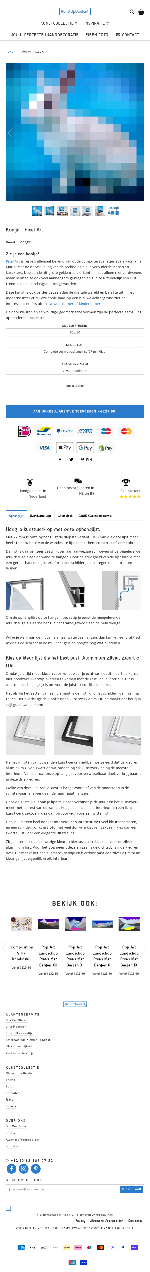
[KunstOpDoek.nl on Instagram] (23, 1169)
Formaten (13, 1093)
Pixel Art (13, 261)
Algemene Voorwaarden (106, 1220)
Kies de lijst (75, 345)
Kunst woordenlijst (20, 1033)
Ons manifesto (16, 1126)
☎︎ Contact (127, 34)
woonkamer (63, 303)
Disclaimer (135, 1220)
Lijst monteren (16, 1026)
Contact (11, 1133)
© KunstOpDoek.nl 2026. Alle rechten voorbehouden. (75, 1215)
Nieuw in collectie (19, 1073)
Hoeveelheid (75, 386)
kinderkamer (89, 303)
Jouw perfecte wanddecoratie (45, 34)
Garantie (12, 1146)
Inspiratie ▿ (96, 23)
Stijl (9, 1086)
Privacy (80, 1220)
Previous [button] (12, 132)
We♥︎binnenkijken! (19, 1046)
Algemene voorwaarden (23, 1139)
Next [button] (137, 132)
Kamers (11, 1106)
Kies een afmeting (75, 325)
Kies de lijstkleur (75, 364)
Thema (10, 1080)
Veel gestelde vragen (20, 1053)
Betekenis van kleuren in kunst (28, 1040)
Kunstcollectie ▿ (59, 23)
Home (9, 51)
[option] (75, 132)
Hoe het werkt (16, 1020)
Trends (10, 1099)
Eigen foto (97, 34)
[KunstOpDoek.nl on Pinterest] (35, 1169)
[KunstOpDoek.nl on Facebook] (11, 1169)
